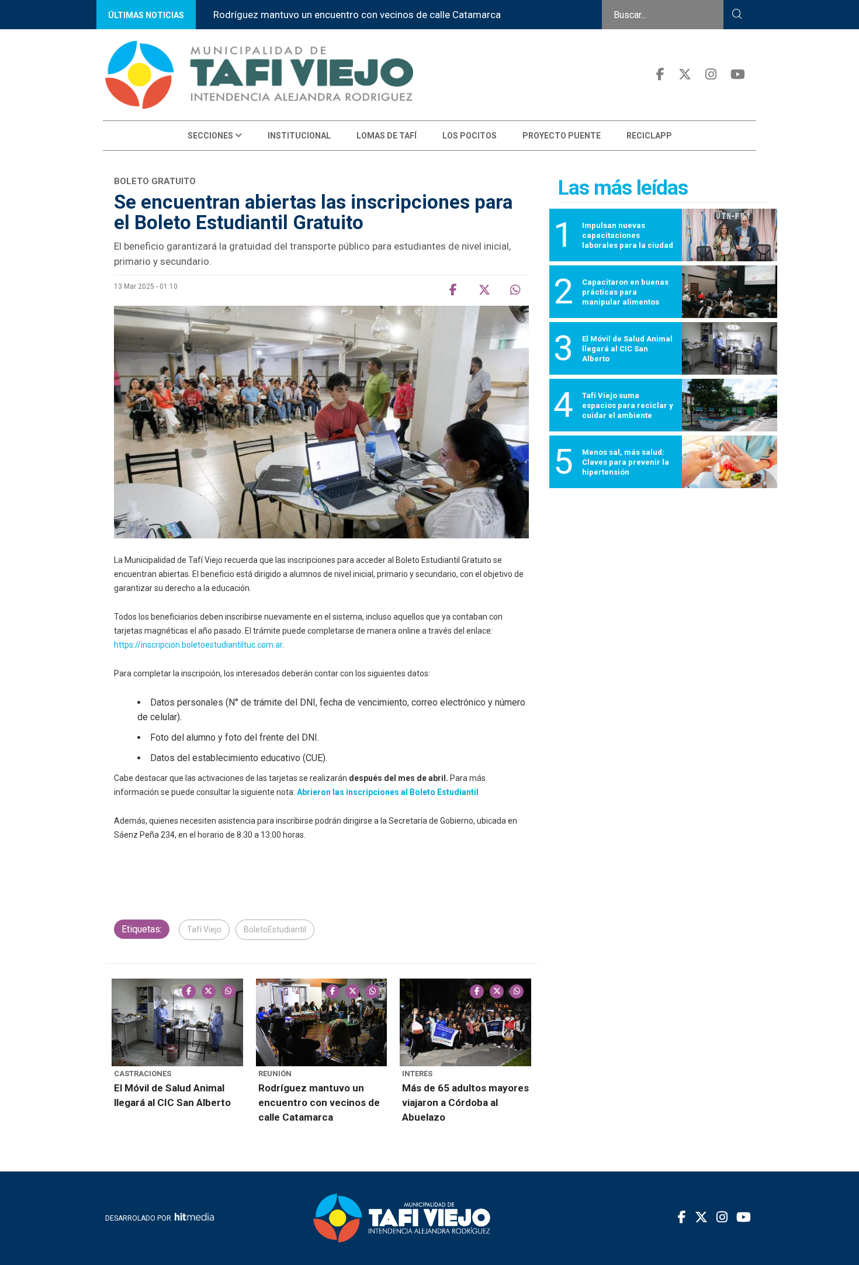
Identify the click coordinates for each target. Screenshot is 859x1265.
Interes (417, 1073)
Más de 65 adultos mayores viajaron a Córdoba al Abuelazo (465, 1102)
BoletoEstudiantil (275, 929)
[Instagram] (710, 74)
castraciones (142, 1073)
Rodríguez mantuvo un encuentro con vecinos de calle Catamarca (357, 14)
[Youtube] (737, 74)
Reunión (275, 1073)
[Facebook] (660, 74)
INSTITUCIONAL (299, 135)
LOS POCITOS (469, 135)
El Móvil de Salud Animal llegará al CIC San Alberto (172, 1095)
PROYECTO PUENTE (561, 135)
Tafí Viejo (204, 929)
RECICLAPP (649, 135)
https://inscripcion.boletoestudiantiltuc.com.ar (198, 644)
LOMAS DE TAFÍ (386, 135)
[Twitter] (684, 74)
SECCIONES (211, 135)
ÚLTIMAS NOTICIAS (146, 15)
